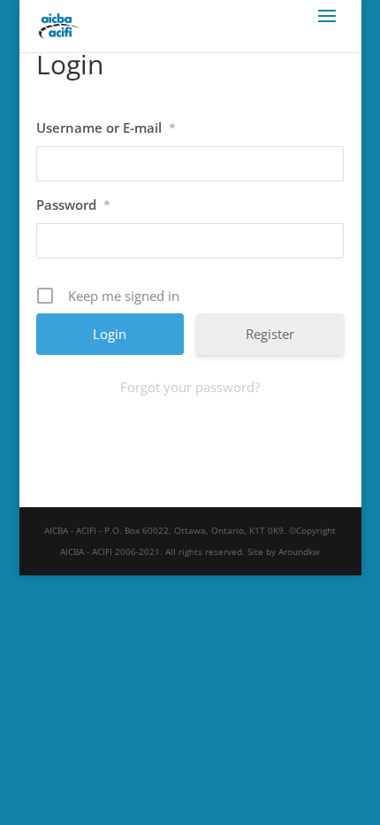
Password (73, 204)
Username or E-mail (106, 127)
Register (270, 334)
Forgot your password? (190, 387)
